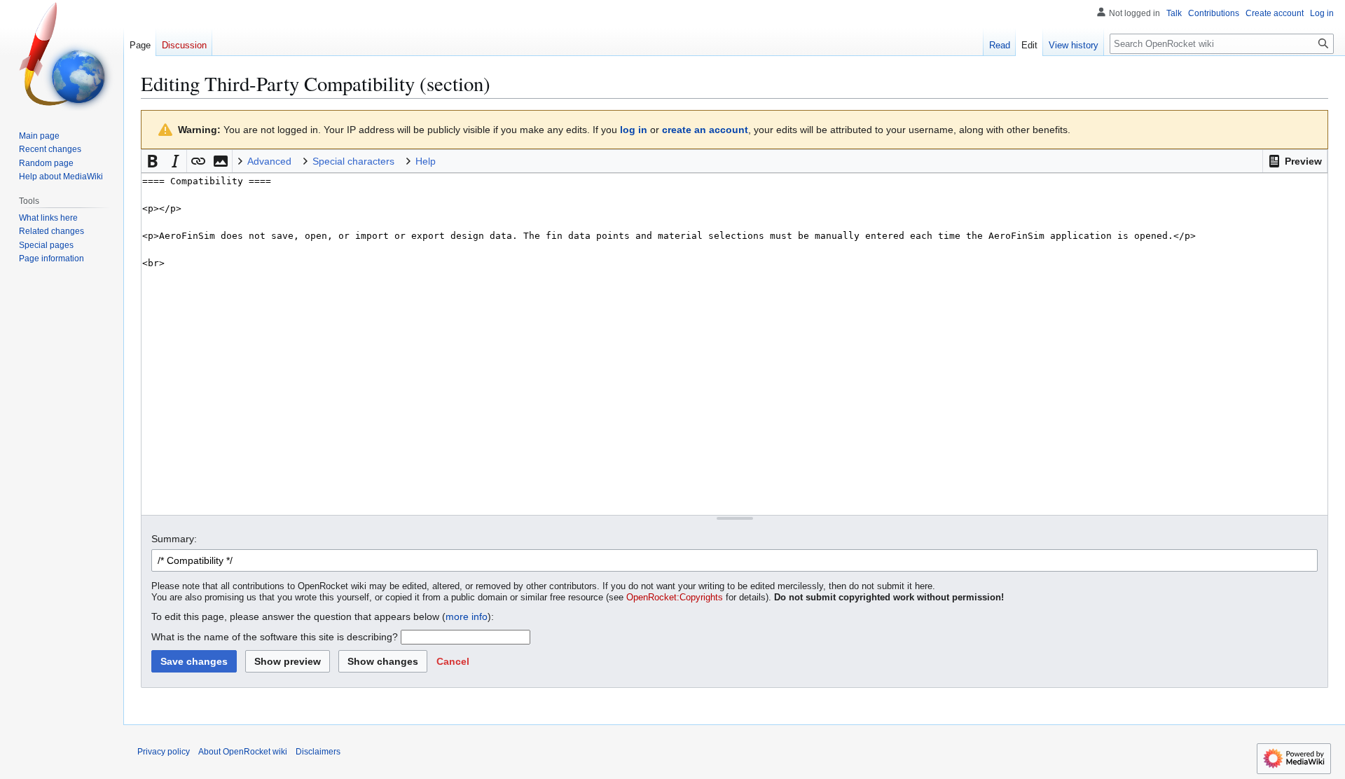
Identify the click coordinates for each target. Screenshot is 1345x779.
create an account (705, 129)
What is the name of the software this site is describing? (274, 636)
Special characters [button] (353, 161)
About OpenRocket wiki (242, 752)
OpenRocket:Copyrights (674, 597)
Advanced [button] (269, 161)
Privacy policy (163, 752)
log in (633, 129)
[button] (1295, 161)
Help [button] (425, 161)
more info (467, 616)
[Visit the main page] (62, 56)
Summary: (174, 538)
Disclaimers (318, 752)
